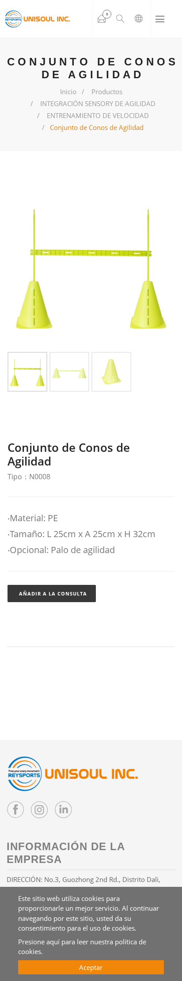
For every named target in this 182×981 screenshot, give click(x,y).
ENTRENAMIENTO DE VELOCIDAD (98, 115)
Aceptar (90, 967)
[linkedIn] (63, 809)
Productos (106, 91)
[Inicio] (37, 19)
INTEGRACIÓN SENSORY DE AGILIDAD (97, 103)
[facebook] (15, 809)
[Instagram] (39, 809)
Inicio (68, 91)
